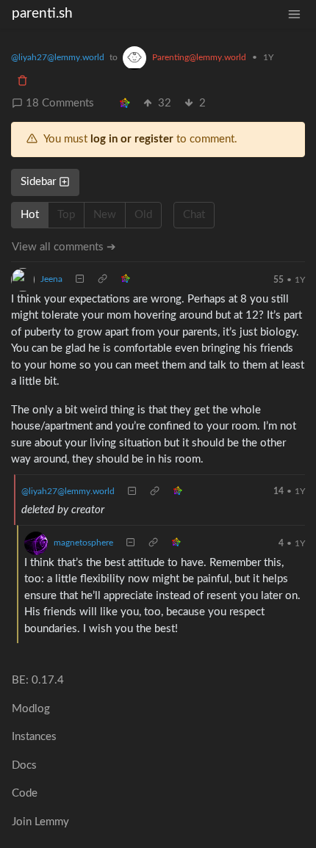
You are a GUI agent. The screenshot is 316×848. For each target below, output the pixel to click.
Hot (30, 214)
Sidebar (38, 181)
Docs (24, 765)
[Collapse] (79, 280)
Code (24, 793)
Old (143, 214)
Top (66, 214)
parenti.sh (42, 14)
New (104, 214)
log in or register (131, 139)
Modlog (31, 708)
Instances (34, 736)
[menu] (294, 14)
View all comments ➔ (64, 247)
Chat (194, 214)
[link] (124, 104)
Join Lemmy (40, 821)
